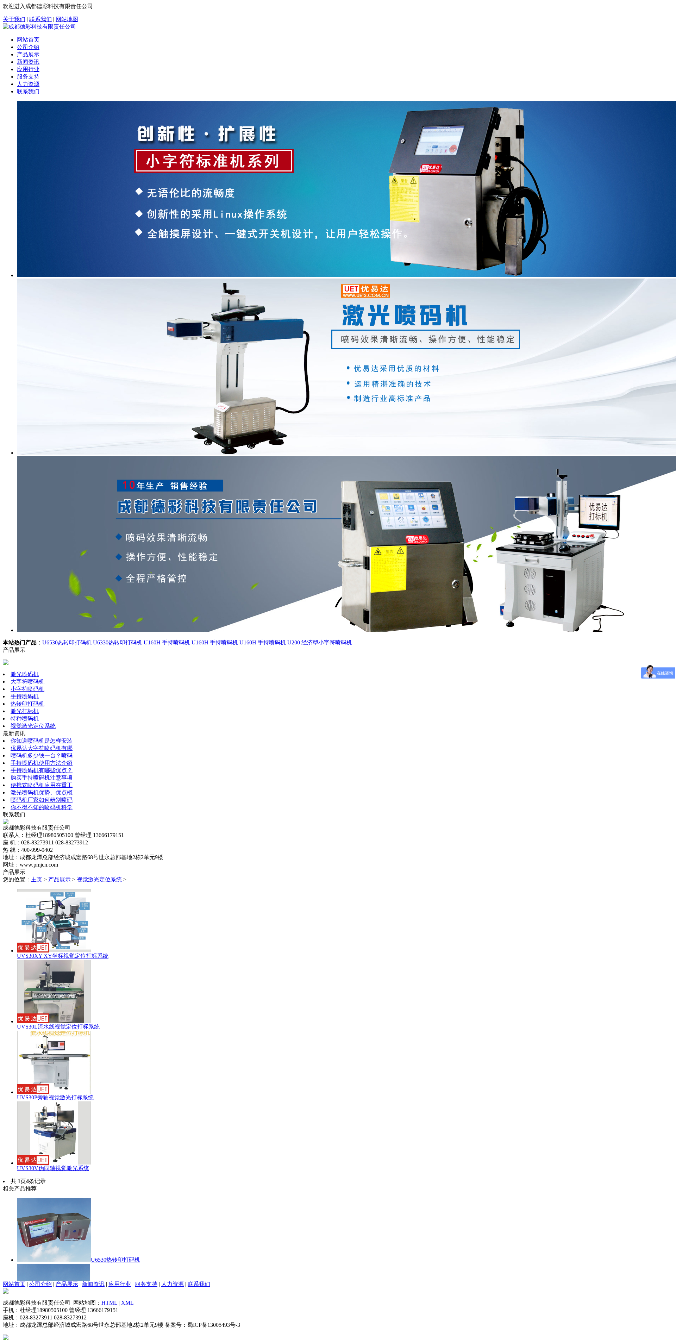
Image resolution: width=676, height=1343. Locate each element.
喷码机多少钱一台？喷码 (42, 755)
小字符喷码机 (27, 689)
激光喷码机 (25, 674)
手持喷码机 (25, 696)
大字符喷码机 (27, 682)
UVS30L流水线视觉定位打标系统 (58, 1027)
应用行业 (28, 69)
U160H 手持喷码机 (167, 642)
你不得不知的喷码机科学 (42, 807)
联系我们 (40, 19)
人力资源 (28, 84)
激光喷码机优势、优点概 (42, 792)
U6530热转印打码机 (67, 642)
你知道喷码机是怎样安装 (42, 741)
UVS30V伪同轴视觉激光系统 (53, 1168)
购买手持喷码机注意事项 (42, 778)
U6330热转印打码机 (117, 642)
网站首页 (28, 40)
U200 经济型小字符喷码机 (319, 642)
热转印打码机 (27, 704)
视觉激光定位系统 (33, 726)
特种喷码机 (25, 719)
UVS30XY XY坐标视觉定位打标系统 (62, 956)
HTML (109, 1303)
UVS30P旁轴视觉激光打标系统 (55, 1097)
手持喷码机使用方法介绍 (42, 763)
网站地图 (67, 19)
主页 (36, 879)
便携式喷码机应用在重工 (42, 785)
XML (127, 1303)
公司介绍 (28, 47)
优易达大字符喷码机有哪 (42, 748)
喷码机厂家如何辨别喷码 (42, 800)
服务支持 (28, 77)
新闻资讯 (28, 62)
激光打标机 (25, 711)
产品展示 (28, 54)
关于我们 (14, 19)
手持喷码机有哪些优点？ (42, 770)
